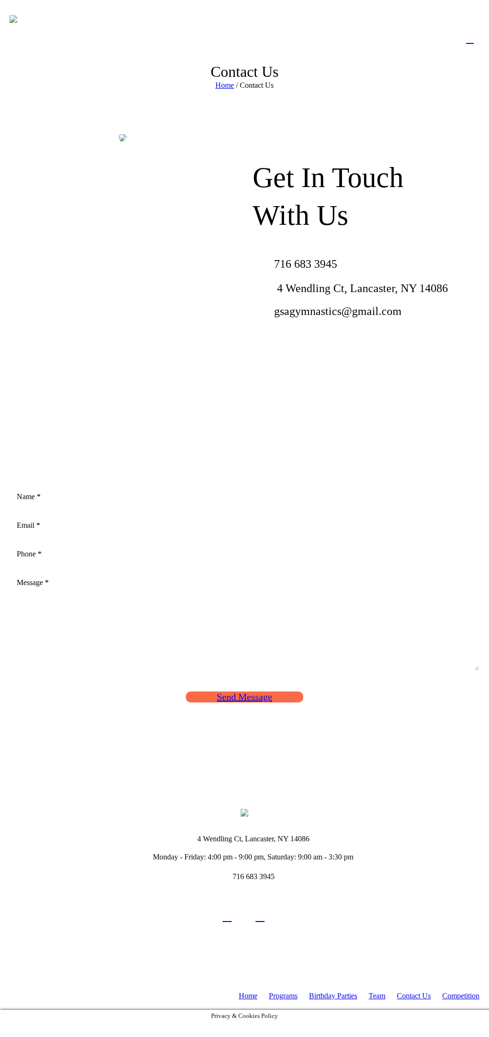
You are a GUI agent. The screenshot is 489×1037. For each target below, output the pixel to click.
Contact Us (414, 996)
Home (224, 85)
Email (28, 525)
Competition (460, 996)
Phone (29, 554)
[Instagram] (260, 916)
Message (33, 582)
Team (377, 996)
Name (29, 496)
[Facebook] (227, 916)
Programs (283, 996)
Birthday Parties (333, 996)
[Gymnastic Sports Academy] (244, 811)
